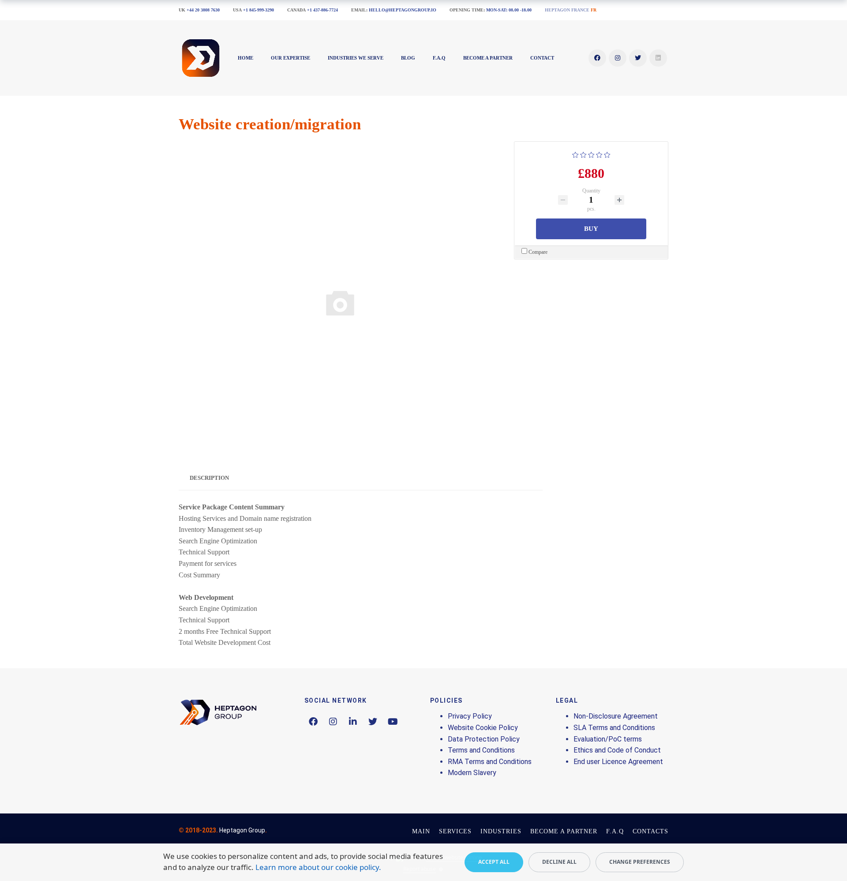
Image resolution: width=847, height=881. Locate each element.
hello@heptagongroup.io (402, 10)
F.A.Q (439, 57)
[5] (607, 154)
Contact (542, 57)
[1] (575, 154)
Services (455, 831)
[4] (599, 154)
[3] (591, 154)
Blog (408, 57)
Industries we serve (355, 57)
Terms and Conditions (481, 750)
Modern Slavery (472, 772)
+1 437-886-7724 (322, 10)
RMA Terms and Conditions (490, 761)
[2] (583, 154)
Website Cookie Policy (483, 727)
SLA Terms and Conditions (614, 727)
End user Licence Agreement (618, 761)
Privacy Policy (470, 716)
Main (421, 831)
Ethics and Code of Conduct (617, 750)
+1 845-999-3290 (258, 10)
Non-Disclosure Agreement (615, 716)
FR (593, 10)
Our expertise (290, 57)
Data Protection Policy (484, 739)
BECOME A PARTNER (488, 57)
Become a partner (563, 831)
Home (245, 57)
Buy (591, 228)
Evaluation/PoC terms (607, 739)
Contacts (650, 831)
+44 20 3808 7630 (203, 10)
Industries (500, 831)
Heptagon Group (242, 830)
